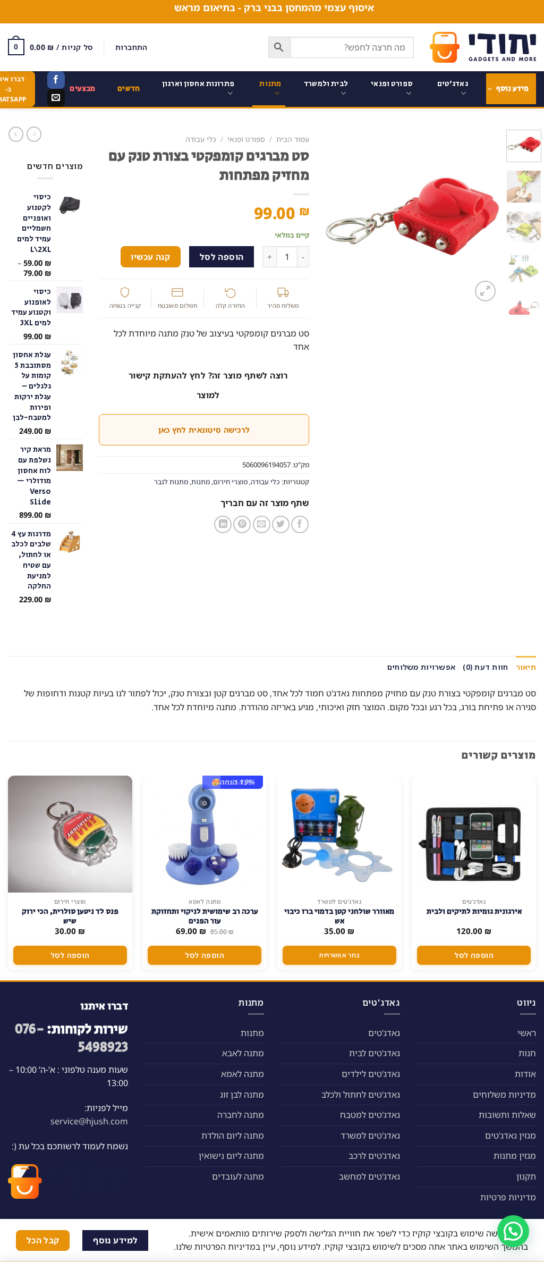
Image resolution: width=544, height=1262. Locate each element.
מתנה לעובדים (238, 1176)
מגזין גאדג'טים (510, 1135)
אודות (525, 1074)
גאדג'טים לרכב (374, 1156)
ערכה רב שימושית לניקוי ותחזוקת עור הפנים (204, 916)
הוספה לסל (222, 257)
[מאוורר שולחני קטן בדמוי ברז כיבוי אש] (339, 834)
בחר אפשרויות (339, 955)
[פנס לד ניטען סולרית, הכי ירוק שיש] (70, 834)
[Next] (334, 216)
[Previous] (482, 216)
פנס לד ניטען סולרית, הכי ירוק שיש (70, 916)
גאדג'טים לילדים (371, 1074)
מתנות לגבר (171, 481)
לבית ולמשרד (326, 83)
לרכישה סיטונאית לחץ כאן (204, 430)
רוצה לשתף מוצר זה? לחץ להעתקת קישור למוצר (208, 385)
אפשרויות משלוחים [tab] (421, 667)
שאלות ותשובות (507, 1115)
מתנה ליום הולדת (232, 1135)
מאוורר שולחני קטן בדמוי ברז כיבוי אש (339, 916)
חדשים (128, 88)
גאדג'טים (452, 83)
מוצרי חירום (230, 481)
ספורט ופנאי (392, 83)
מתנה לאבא (243, 1053)
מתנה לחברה (240, 1115)
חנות (527, 1053)
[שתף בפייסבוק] (300, 524)
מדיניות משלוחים (504, 1094)
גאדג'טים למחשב (369, 1176)
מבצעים (82, 88)
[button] (513, 1231)
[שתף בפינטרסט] (242, 524)
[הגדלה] (485, 291)
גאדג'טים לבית (374, 1053)
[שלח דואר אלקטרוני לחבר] (261, 524)
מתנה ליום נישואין (231, 1156)
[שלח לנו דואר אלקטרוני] (56, 98)
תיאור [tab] (526, 667)
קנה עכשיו (150, 257)
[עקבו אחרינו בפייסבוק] (56, 80)
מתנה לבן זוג (242, 1094)
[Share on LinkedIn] (223, 524)
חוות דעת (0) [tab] (485, 667)
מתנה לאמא (242, 1074)
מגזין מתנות (515, 1156)
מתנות (270, 83)
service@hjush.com (89, 1121)
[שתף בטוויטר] (281, 524)
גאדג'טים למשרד (370, 1135)
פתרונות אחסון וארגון (198, 83)
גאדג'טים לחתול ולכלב (360, 1094)
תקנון (526, 1176)
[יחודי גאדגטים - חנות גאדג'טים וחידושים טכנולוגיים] (483, 47)
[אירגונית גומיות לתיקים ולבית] (473, 834)
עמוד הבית (292, 139)
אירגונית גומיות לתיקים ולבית (474, 911)
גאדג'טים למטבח (370, 1115)
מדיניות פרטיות (508, 1197)
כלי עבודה (200, 139)
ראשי (526, 1033)
